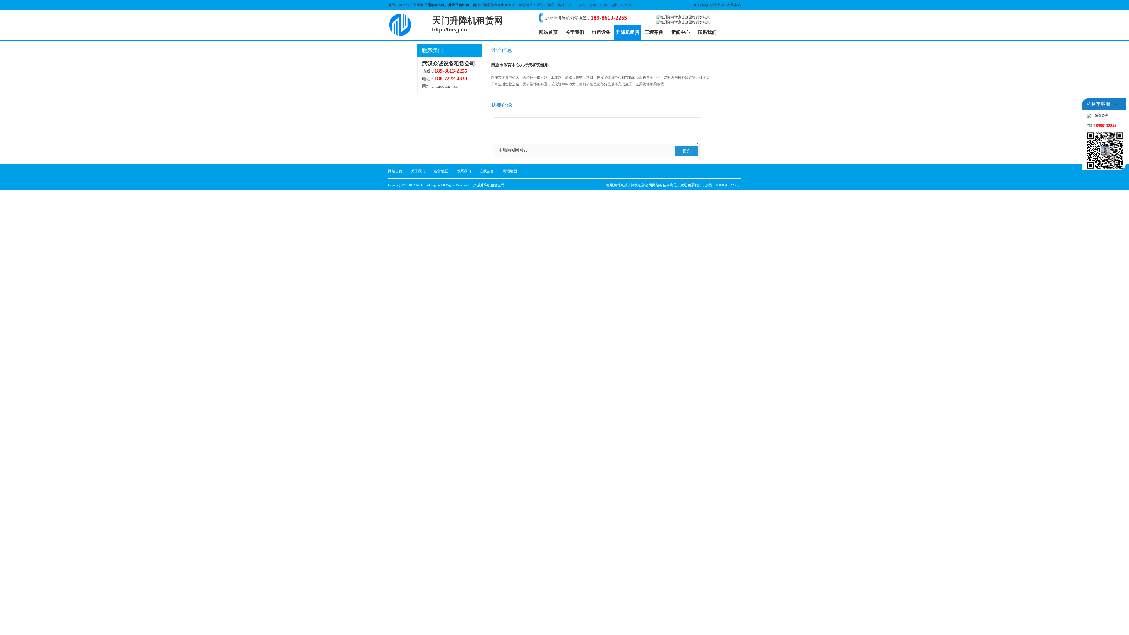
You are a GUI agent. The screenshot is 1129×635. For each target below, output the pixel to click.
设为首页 (717, 5)
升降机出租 (436, 5)
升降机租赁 (627, 32)
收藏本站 (734, 5)
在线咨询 (1101, 115)
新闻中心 (680, 32)
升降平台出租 (458, 5)
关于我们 (574, 32)
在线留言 (487, 171)
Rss (696, 5)
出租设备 (601, 32)
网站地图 (510, 171)
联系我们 (707, 32)
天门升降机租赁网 (467, 24)
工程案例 (654, 32)
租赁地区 (441, 171)
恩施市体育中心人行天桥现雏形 (520, 65)
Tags (705, 5)
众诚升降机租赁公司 (489, 185)
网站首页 (548, 32)
